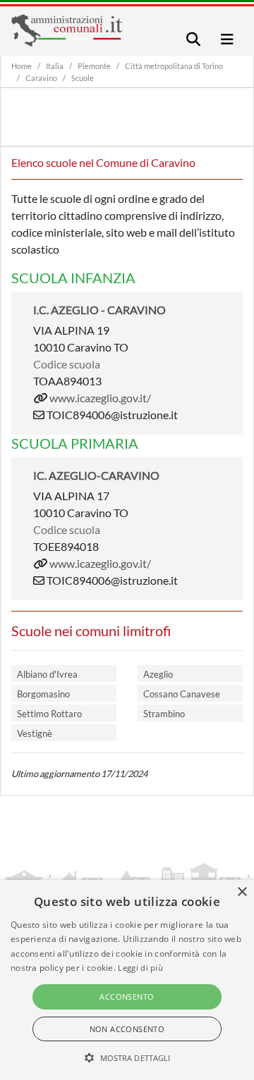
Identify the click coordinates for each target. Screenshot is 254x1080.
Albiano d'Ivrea (47, 674)
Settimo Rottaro (49, 713)
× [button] (241, 892)
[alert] (127, 980)
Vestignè (34, 733)
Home (21, 65)
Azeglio (158, 674)
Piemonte (94, 65)
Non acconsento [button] (127, 1029)
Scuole (82, 77)
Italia (55, 65)
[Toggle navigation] (193, 39)
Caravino (41, 77)
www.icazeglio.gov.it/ (100, 397)
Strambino (164, 713)
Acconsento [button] (126, 996)
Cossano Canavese (181, 694)
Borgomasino (43, 694)
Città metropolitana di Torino (174, 65)
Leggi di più (140, 967)
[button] (127, 1057)
